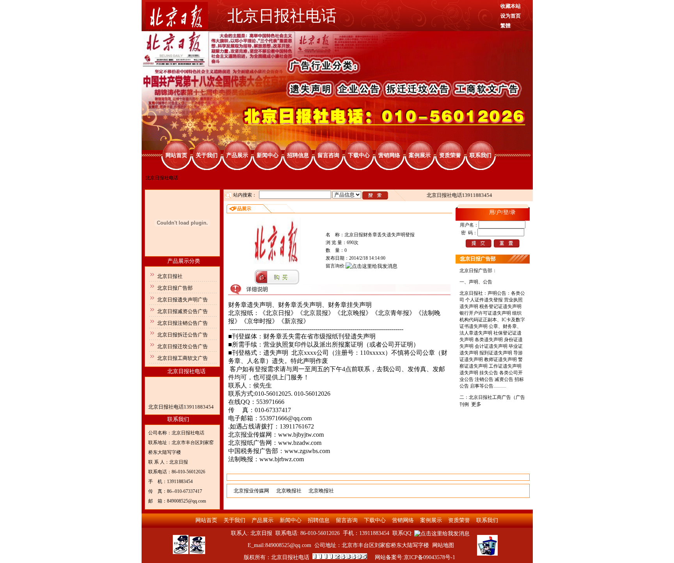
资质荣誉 (450, 155)
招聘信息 (298, 155)
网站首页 (176, 155)
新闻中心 (267, 155)
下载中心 (359, 155)
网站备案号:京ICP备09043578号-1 (415, 557)
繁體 (505, 25)
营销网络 (389, 155)
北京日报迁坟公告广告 (182, 346)
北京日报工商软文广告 (182, 358)
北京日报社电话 (186, 371)
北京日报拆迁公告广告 (182, 335)
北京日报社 (170, 276)
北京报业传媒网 (251, 491)
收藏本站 (510, 6)
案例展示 (420, 155)
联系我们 (480, 155)
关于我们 (207, 155)
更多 (476, 404)
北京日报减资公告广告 (182, 311)
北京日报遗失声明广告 (182, 300)
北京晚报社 (289, 491)
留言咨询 (328, 155)
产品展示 (237, 155)
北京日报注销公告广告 (182, 323)
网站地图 (443, 545)
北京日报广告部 (175, 288)
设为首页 (510, 16)
